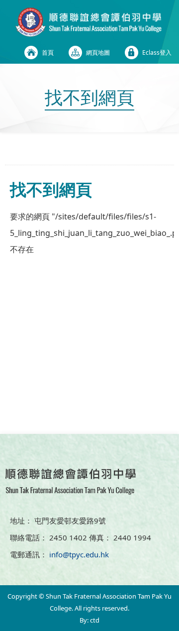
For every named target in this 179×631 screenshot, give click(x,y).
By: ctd (89, 620)
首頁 (48, 52)
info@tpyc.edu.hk (79, 554)
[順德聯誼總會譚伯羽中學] (89, 33)
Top (176, 609)
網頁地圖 (98, 52)
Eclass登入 (157, 52)
